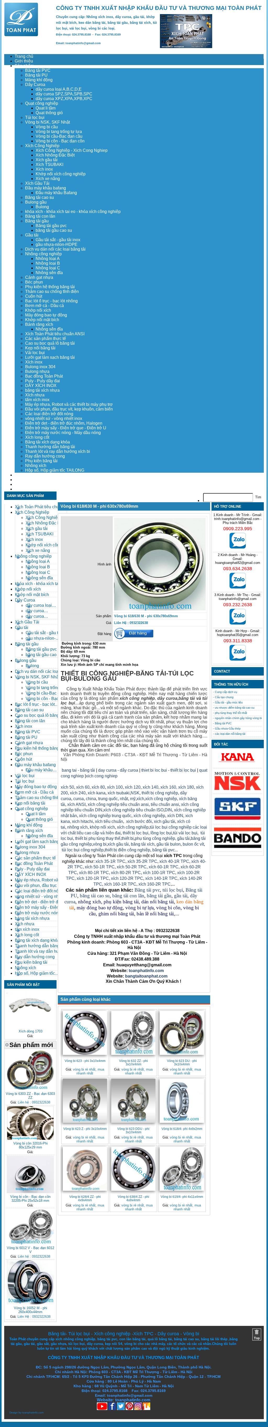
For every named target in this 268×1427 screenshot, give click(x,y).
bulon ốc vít (193, 844)
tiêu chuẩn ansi (165, 804)
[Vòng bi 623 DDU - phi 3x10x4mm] (133, 1101)
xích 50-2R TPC (132, 867)
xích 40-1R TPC (174, 861)
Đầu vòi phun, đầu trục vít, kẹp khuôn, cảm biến (69, 409)
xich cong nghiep (102, 776)
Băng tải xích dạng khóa (47, 442)
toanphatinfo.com (32, 1412)
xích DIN (175, 815)
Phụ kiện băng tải (41, 461)
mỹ (133, 798)
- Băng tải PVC (222, 723)
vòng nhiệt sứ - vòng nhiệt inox (53, 418)
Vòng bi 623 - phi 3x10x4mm (85, 1060)
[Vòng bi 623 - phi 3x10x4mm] (85, 1033)
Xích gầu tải (47, 160)
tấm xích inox (37, 399)
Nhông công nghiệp (43, 254)
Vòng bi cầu (47, 127)
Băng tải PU (36, 75)
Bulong (42, 207)
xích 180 (186, 787)
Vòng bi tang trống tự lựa (59, 131)
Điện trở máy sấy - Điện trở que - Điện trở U (65, 428)
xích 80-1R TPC (94, 872)
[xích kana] (237, 763)
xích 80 (98, 787)
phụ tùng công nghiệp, (155, 838)
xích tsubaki (118, 793)
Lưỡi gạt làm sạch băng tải (50, 357)
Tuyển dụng (26, 479)
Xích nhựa (34, 395)
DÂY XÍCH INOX (41, 385)
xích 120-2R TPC (127, 878)
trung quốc (108, 798)
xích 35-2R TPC (142, 861)
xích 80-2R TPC (126, 872)
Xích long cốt (37, 437)
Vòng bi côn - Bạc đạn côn (60, 141)
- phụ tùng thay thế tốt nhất (230, 712)
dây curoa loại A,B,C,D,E (59, 89)
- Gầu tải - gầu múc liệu (228, 702)
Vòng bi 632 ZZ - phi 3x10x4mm (133, 1062)
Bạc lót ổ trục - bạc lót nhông (51, 301)
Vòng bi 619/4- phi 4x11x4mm (182, 1196)
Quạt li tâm (45, 108)
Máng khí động (39, 80)
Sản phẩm (24, 65)
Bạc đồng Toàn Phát (44, 376)
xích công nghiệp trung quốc (105, 815)
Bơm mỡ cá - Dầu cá (44, 305)
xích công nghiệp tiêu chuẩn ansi (118, 804)
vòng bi (100, 844)
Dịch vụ (22, 475)
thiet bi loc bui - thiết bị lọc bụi (168, 770)
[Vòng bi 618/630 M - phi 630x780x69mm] (160, 609)
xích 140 (150, 787)
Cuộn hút (33, 296)
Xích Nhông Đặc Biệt (55, 155)
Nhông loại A (48, 258)
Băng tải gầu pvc (51, 225)
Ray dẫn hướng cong (45, 456)
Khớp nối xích (38, 310)
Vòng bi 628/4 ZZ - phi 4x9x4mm (85, 1198)
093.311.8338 (238, 640)
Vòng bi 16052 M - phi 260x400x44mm (30, 1310)
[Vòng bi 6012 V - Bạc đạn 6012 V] (30, 1243)
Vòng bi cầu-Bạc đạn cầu (59, 136)
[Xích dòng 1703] (30, 1027)
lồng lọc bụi (161, 833)
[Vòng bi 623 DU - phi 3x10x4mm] (182, 1033)
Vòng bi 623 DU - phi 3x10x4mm (182, 1062)
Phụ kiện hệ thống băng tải (50, 287)
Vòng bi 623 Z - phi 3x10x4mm (85, 1128)
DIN (168, 810)
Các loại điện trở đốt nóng (49, 414)
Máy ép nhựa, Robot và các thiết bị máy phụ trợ (69, 404)
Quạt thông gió (49, 113)
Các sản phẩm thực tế (45, 338)
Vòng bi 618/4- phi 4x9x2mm (181, 1128)
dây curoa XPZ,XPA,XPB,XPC (64, 98)
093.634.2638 (237, 568)
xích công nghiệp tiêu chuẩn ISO (133, 810)
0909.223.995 (237, 528)
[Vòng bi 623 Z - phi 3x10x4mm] (85, 1101)
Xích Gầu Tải (37, 183)
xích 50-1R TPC (100, 867)
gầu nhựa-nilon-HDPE (56, 244)
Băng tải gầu (37, 221)
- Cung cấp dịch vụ (225, 692)
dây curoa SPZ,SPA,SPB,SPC (64, 94)
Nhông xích (35, 465)
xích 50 (67, 787)
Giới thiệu (24, 61)
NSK (135, 793)
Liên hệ (22, 489)
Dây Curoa (35, 84)
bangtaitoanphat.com (146, 976)
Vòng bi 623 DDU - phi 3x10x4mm (133, 1130)
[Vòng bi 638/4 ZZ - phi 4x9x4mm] (133, 1169)
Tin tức (21, 484)
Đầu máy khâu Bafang (56, 192)
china (91, 798)
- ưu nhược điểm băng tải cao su (233, 707)
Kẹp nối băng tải (40, 348)
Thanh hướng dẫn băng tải (50, 446)
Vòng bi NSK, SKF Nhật (47, 122)
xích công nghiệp (161, 798)
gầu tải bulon (169, 844)
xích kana (96, 793)
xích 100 (115, 787)
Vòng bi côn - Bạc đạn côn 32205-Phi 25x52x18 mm (30, 1199)
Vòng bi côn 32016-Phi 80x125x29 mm (30, 1145)
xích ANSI (76, 804)
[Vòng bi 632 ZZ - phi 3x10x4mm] (133, 1033)
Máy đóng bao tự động (46, 315)
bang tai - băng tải (78, 770)
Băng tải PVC (38, 70)
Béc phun (34, 282)
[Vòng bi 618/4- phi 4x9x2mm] (182, 1101)
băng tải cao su (95, 895)
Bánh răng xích (39, 324)
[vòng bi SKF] (237, 819)
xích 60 (83, 787)
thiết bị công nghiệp (160, 793)
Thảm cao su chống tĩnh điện (52, 291)
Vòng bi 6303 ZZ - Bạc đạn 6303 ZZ (30, 1096)
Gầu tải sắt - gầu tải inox (58, 240)
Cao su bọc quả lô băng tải (50, 343)
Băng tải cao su (39, 197)
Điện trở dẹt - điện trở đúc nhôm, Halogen (63, 423)
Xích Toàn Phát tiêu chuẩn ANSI (55, 334)
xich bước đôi (138, 821)
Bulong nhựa (37, 371)
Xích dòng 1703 (30, 1031)
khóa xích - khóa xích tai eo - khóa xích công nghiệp (73, 211)
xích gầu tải (118, 844)
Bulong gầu (36, 202)
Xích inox (44, 169)
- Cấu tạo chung (223, 697)
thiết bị (127, 838)
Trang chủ (24, 56)
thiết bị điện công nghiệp (127, 850)
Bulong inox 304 (40, 367)
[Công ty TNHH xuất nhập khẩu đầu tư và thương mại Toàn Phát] (21, 35)
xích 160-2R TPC (154, 884)
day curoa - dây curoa (118, 770)
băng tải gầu (159, 895)
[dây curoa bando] (237, 847)
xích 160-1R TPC (120, 884)
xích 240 (77, 793)
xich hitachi (82, 821)
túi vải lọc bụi (185, 833)
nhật (124, 798)
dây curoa (167, 698)
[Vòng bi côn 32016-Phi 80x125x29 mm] (30, 1139)
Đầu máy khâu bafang (45, 188)
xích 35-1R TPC (110, 861)
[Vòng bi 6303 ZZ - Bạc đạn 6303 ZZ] (30, 1089)
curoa (78, 798)
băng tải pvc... (165, 850)
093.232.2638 (237, 604)
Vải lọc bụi (35, 352)
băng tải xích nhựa (42, 390)
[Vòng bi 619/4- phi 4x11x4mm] (182, 1169)
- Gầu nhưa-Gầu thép (227, 728)
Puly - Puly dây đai (42, 381)
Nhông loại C (48, 268)
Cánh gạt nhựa (39, 277)
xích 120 (133, 787)
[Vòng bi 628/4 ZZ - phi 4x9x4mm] (85, 1169)
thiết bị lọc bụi (135, 833)
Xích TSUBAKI (49, 164)
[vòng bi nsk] (237, 789)
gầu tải (183, 838)
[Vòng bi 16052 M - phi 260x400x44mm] (30, 1303)
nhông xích (77, 827)
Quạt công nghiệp (41, 103)
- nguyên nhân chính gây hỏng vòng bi (237, 718)
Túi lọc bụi (34, 117)
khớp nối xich (102, 827)
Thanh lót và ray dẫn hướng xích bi (57, 451)
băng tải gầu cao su (54, 230)
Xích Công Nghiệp (42, 145)
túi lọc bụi (173, 890)
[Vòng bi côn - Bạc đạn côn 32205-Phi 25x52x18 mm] (30, 1192)
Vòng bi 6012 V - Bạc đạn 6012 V (30, 1250)
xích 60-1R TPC (163, 867)
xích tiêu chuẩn (109, 821)
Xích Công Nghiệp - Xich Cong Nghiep (72, 150)
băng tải (186, 698)
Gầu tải (31, 235)
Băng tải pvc (147, 890)
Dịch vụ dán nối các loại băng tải (55, 249)
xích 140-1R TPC (161, 878)
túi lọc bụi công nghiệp (83, 850)
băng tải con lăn (128, 895)
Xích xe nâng (48, 178)
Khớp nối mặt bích (42, 319)
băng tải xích (142, 844)
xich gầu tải (164, 821)
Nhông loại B (48, 263)
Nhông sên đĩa (49, 272)
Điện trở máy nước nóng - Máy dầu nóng (63, 432)
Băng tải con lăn (40, 216)
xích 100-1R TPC (159, 872)
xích (140, 798)
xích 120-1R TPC (92, 878)
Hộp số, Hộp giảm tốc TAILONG (54, 470)
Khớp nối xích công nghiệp (61, 174)
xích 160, (169, 787)
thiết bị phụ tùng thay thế (97, 838)
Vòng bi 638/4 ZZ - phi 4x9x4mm (133, 1198)
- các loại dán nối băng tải (229, 733)
